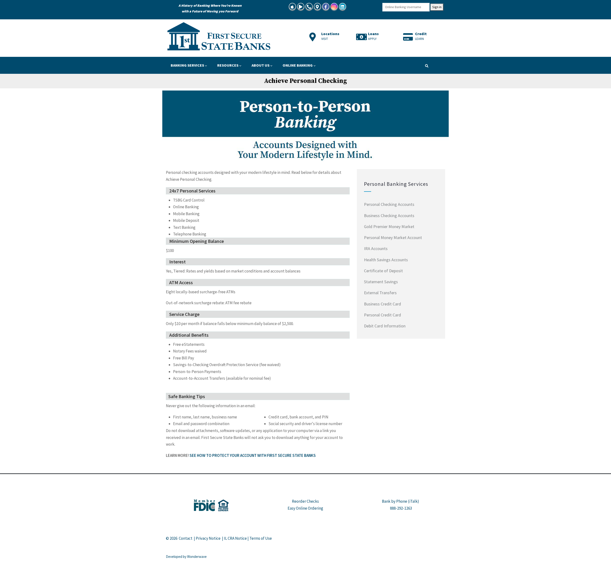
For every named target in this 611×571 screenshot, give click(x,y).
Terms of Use (260, 538)
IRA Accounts (376, 248)
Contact (185, 538)
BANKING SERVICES (187, 65)
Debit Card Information (385, 326)
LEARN (419, 39)
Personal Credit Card (382, 315)
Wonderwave (197, 556)
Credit (421, 33)
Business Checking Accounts (389, 215)
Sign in (437, 7)
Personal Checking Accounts (389, 204)
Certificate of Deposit (383, 270)
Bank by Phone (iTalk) (400, 501)
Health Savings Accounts (386, 259)
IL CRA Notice (235, 538)
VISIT (324, 39)
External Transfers (380, 292)
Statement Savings (381, 281)
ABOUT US (260, 65)
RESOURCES (227, 65)
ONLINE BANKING (298, 65)
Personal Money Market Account (393, 237)
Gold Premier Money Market (389, 226)
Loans (373, 33)
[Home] (219, 37)
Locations (330, 33)
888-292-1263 (401, 508)
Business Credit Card (382, 304)
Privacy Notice (208, 538)
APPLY (372, 39)
